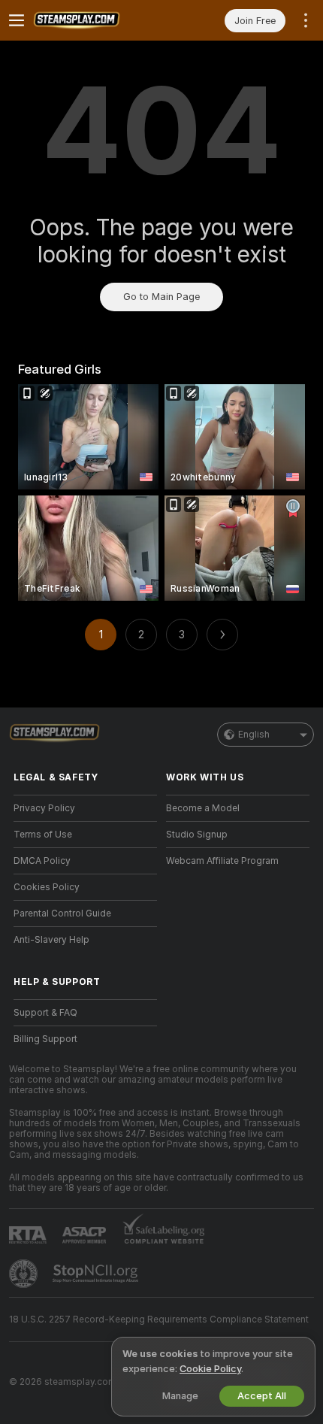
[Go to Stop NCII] (97, 1274)
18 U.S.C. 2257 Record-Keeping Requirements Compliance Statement (159, 1319)
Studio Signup (197, 834)
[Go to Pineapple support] (25, 1273)
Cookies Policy (47, 887)
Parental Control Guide (62, 913)
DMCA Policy (42, 861)
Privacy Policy (44, 808)
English (254, 734)
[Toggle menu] (16, 20)
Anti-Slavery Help (51, 940)
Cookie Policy (210, 1368)
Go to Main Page (161, 296)
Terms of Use (43, 834)
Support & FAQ (45, 1012)
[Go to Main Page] (97, 20)
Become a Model (203, 808)
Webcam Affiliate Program (222, 861)
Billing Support (45, 1039)
